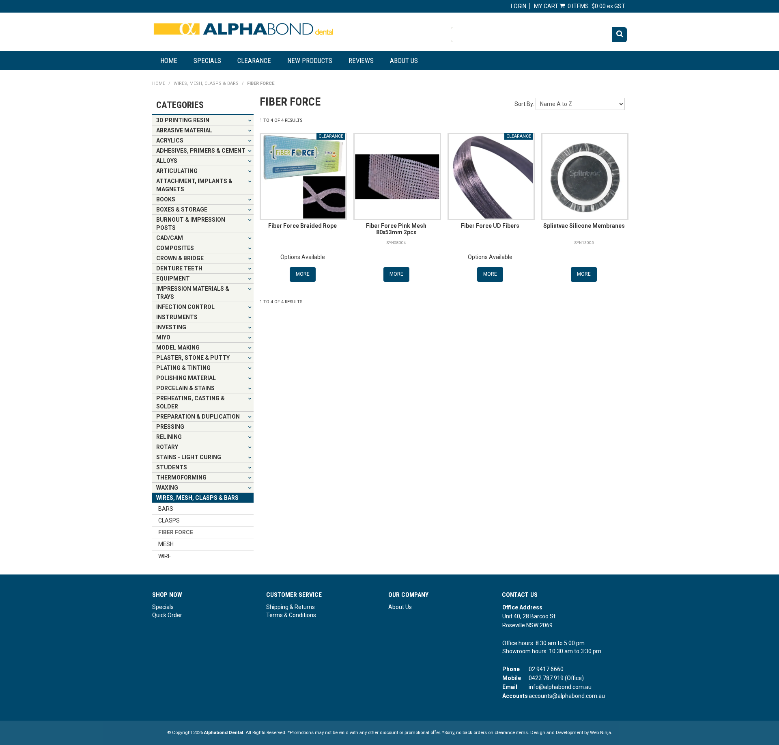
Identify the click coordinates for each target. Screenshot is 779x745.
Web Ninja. (601, 732)
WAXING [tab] (167, 487)
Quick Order (167, 615)
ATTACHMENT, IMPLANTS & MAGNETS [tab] (194, 185)
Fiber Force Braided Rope (302, 225)
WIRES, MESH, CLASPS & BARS (206, 83)
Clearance (254, 60)
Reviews (361, 60)
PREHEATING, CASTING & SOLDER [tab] (190, 402)
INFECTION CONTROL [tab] (185, 307)
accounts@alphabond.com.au (567, 696)
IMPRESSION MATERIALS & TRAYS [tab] (192, 292)
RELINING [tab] (169, 437)
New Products (309, 60)
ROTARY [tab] (167, 447)
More (303, 274)
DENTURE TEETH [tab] (179, 268)
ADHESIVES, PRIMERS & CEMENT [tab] (200, 150)
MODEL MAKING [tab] (178, 347)
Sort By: (524, 104)
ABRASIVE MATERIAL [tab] (184, 130)
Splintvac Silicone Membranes (584, 225)
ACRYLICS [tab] (169, 140)
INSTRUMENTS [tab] (177, 317)
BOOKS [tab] (165, 199)
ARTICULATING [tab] (177, 171)
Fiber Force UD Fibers (490, 225)
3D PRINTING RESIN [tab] (182, 120)
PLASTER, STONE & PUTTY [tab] (193, 357)
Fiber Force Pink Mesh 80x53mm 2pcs (396, 228)
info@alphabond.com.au (560, 687)
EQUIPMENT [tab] (173, 278)
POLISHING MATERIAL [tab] (186, 378)
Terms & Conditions (291, 615)
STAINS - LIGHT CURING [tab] (188, 457)
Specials (207, 60)
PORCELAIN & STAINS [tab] (185, 388)
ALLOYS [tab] (166, 161)
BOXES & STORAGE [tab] (181, 209)
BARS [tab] (165, 508)
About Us (404, 60)
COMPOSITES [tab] (175, 248)
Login (518, 6)
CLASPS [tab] (169, 520)
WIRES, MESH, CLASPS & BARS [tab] (197, 498)
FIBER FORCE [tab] (175, 532)
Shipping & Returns (290, 607)
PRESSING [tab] (170, 426)
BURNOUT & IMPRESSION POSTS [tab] (190, 223)
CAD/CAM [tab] (169, 238)
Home (168, 60)
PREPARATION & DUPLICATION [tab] (198, 416)
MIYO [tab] (163, 337)
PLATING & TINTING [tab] (183, 368)
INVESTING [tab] (171, 327)
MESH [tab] (166, 544)
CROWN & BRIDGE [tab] (180, 258)
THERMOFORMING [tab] (181, 477)
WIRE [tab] (164, 556)
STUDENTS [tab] (171, 467)
